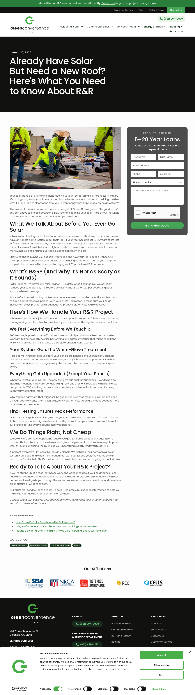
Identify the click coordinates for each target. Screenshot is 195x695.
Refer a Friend (156, 10)
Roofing (115, 642)
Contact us (108, 3)
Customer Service (123, 10)
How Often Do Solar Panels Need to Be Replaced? (45, 522)
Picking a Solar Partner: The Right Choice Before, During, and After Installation (62, 530)
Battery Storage (121, 635)
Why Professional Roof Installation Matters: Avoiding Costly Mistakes (56, 526)
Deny (162, 675)
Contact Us (176, 10)
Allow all (161, 655)
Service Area (158, 629)
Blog (141, 10)
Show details (159, 689)
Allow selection (162, 665)
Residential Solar (121, 623)
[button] (71, 26)
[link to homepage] (30, 24)
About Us (156, 623)
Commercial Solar (122, 629)
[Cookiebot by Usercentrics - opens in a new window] (19, 689)
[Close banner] (190, 652)
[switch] (87, 688)
